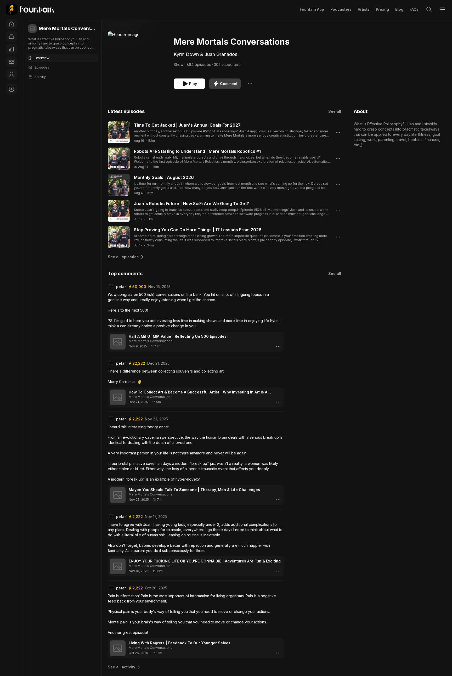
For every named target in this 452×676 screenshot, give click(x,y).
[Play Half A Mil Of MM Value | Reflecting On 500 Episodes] (118, 342)
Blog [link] (399, 9)
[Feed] (11, 36)
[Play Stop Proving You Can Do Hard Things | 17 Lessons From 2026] (119, 237)
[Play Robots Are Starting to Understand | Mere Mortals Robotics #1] (119, 159)
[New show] (11, 89)
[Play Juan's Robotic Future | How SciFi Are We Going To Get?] (119, 211)
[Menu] (442, 9)
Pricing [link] (382, 9)
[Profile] (11, 74)
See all (334, 111)
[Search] (429, 9)
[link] (30, 9)
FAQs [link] (414, 9)
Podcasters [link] (341, 9)
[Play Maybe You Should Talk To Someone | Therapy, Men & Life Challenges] (118, 495)
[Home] (11, 24)
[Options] (250, 83)
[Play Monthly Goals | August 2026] (119, 185)
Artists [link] (364, 9)
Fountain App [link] (312, 9)
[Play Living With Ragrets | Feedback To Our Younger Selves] (118, 648)
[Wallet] (11, 62)
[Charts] (11, 49)
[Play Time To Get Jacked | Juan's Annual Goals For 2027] (119, 132)
